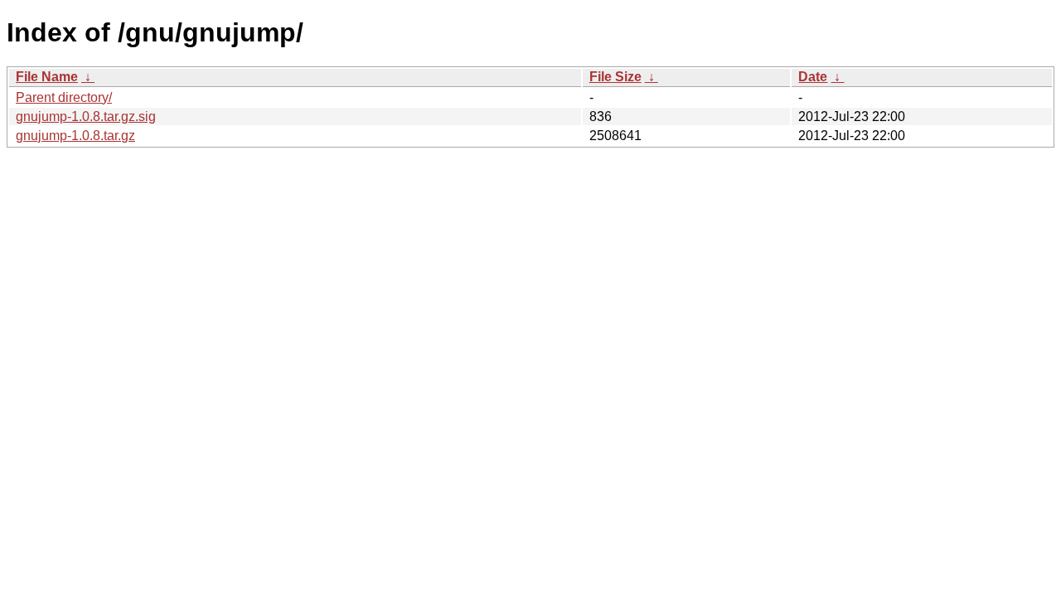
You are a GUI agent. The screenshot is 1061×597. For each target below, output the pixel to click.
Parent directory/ (64, 97)
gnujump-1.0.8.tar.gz (75, 136)
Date (812, 77)
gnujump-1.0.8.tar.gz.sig (86, 116)
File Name (47, 77)
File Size (615, 77)
